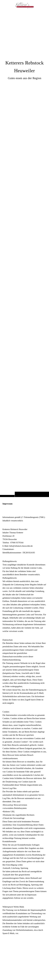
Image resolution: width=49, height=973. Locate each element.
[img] (24, 253)
